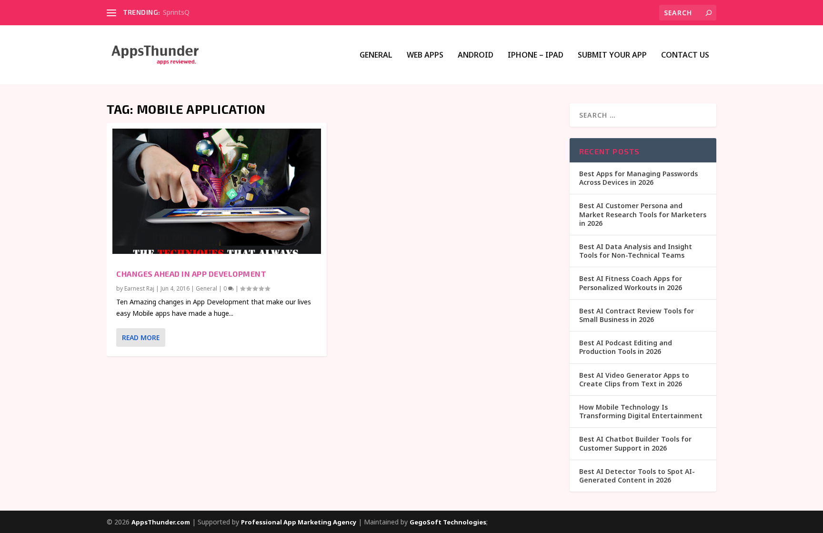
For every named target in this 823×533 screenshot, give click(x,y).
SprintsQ (176, 12)
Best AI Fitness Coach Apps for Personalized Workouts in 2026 (630, 283)
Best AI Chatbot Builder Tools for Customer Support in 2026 (635, 443)
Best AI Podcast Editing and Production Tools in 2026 (625, 347)
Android (475, 55)
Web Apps (425, 55)
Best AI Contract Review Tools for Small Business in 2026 (636, 315)
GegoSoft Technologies (448, 522)
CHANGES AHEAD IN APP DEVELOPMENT (191, 273)
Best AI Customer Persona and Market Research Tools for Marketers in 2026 (642, 214)
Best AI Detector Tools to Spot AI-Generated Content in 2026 (637, 475)
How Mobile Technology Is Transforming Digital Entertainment (641, 411)
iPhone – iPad (535, 55)
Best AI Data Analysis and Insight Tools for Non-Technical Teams (635, 251)
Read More (141, 337)
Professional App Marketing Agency (298, 522)
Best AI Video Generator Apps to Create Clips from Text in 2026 (634, 379)
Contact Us (685, 55)
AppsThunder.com (160, 522)
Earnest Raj (139, 288)
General (376, 55)
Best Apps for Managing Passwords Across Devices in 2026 (638, 178)
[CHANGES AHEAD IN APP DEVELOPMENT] (217, 191)
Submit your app (612, 55)
